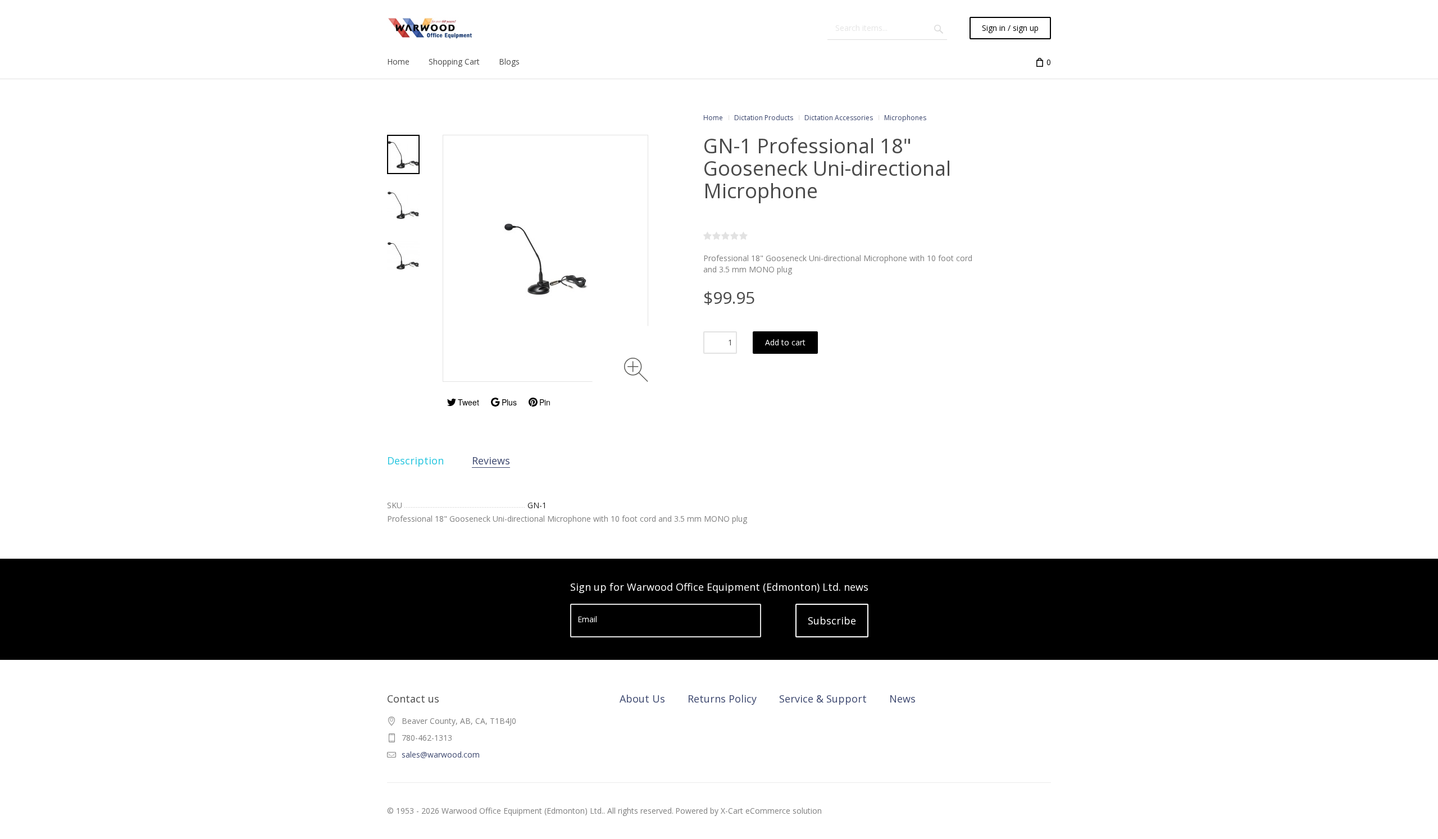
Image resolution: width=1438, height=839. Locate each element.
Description (415, 460)
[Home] (430, 28)
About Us (642, 698)
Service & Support (823, 698)
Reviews (491, 460)
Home (713, 117)
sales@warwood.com (441, 754)
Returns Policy (722, 698)
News (902, 698)
